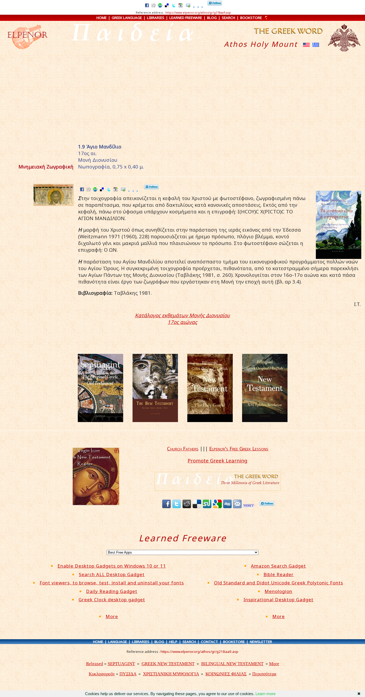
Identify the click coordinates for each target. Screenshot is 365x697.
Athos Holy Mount (261, 44)
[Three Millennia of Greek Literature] (287, 37)
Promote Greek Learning (217, 460)
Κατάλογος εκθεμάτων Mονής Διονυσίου (182, 315)
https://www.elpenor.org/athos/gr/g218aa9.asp (198, 12)
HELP (173, 641)
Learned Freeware (183, 538)
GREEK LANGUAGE (127, 17)
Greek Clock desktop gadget (112, 599)
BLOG (212, 17)
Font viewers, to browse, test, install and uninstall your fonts (112, 583)
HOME (101, 17)
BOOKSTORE (251, 17)
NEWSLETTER (261, 641)
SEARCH (228, 17)
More (112, 616)
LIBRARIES (155, 17)
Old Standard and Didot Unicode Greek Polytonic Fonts (278, 583)
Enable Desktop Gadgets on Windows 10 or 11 (111, 566)
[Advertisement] (182, 99)
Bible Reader (278, 574)
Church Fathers (183, 448)
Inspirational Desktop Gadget (278, 599)
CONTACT (209, 641)
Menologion (278, 591)
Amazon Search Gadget (278, 566)
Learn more (265, 693)
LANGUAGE (117, 641)
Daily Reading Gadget (111, 591)
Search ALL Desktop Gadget (112, 574)
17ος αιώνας (182, 322)
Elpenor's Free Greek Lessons (238, 448)
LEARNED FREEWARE (185, 17)
